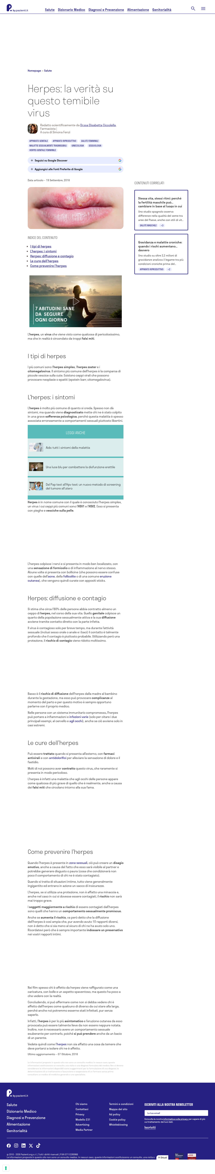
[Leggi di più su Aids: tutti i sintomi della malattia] (75, 447)
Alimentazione (138, 9)
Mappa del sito (118, 1109)
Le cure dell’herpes (44, 260)
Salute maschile (148, 225)
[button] (76, 301)
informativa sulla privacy (175, 1119)
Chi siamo (81, 1104)
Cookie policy (117, 1119)
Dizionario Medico (71, 9)
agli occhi (75, 721)
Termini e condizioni (121, 1104)
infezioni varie (78, 716)
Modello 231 (83, 1119)
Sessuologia (95, 145)
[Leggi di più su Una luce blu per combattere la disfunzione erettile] (75, 467)
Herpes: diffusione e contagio (52, 256)
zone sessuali (78, 862)
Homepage (34, 70)
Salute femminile (89, 141)
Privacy (80, 1114)
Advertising (82, 1124)
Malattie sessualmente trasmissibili (48, 145)
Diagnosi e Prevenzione (106, 9)
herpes (62, 1044)
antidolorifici (57, 757)
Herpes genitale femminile (42, 150)
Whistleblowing (118, 1124)
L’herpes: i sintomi (43, 251)
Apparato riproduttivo (64, 141)
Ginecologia (78, 145)
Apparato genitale (38, 141)
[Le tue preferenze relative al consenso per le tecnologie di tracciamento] (6, 1168)
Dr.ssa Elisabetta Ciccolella (98, 125)
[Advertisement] (107, 37)
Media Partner (84, 1130)
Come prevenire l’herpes (48, 265)
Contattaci (82, 1109)
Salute (50, 9)
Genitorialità (161, 9)
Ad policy (114, 1114)
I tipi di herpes (40, 246)
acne (51, 576)
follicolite (69, 576)
